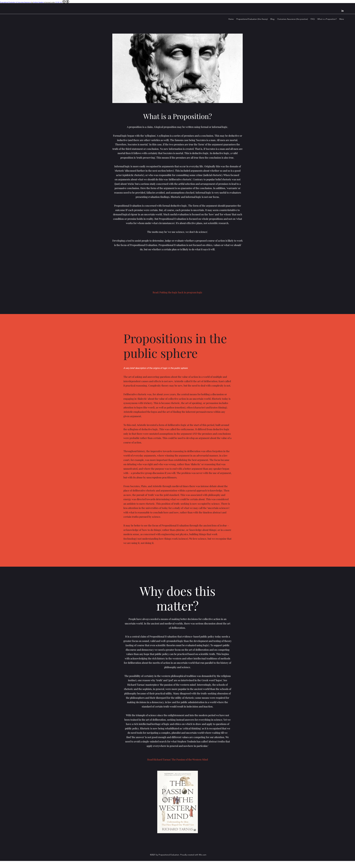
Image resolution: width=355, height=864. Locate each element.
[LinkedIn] (342, 10)
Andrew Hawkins (38, 2)
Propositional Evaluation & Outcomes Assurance (15, 2)
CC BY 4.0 (58, 2)
